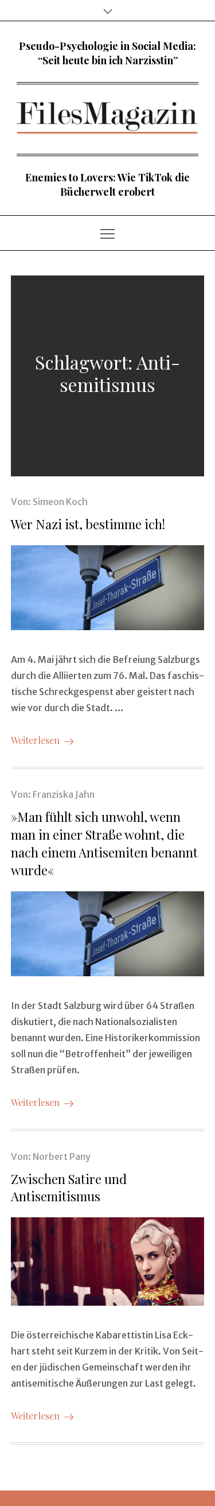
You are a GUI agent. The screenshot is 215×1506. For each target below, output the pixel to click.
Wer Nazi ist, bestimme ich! (88, 524)
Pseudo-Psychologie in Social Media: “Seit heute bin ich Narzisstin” (107, 53)
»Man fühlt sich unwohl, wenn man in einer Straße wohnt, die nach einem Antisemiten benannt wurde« (104, 843)
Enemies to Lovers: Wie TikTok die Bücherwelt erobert (107, 184)
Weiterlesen (35, 740)
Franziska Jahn (64, 794)
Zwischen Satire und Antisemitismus (69, 1187)
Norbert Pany (62, 1156)
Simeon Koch (60, 501)
